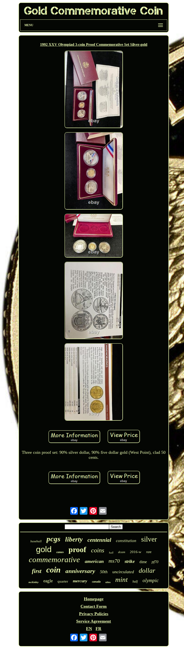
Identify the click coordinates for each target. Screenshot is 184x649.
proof (77, 549)
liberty (74, 539)
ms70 (114, 561)
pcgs (53, 539)
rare (148, 552)
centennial (99, 540)
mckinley (34, 582)
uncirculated (123, 571)
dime (143, 562)
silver (149, 539)
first (36, 571)
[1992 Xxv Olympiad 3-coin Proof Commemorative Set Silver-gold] (94, 90)
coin (53, 569)
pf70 (155, 562)
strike (130, 561)
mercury (80, 581)
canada (96, 581)
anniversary (80, 571)
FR (98, 628)
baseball (36, 541)
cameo (60, 552)
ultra (107, 582)
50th (104, 571)
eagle (48, 580)
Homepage (94, 598)
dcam (121, 552)
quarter (63, 581)
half (135, 581)
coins (97, 550)
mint (121, 579)
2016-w (135, 552)
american (94, 561)
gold (44, 549)
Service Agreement (93, 621)
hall (111, 552)
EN (89, 628)
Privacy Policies (93, 613)
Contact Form (93, 606)
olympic (151, 580)
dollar (147, 570)
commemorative (54, 559)
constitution (126, 540)
